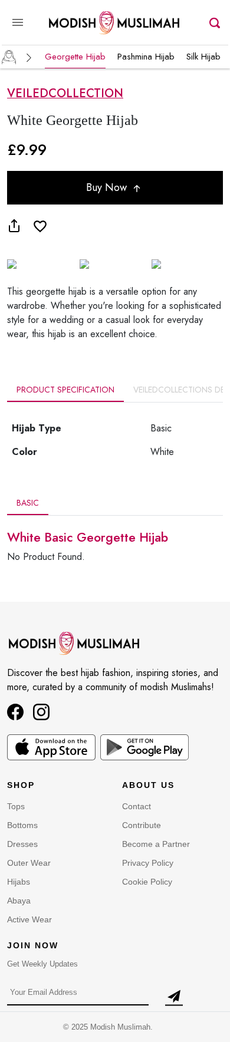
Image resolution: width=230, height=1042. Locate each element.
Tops (16, 806)
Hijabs (18, 881)
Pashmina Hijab (146, 56)
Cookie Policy (147, 881)
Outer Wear (29, 863)
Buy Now (108, 187)
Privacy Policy (147, 863)
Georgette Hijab (75, 56)
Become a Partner (156, 844)
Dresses (22, 844)
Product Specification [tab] (65, 389)
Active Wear (29, 919)
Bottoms (22, 825)
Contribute (141, 825)
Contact (136, 806)
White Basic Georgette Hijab (87, 537)
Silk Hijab (203, 56)
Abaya (19, 900)
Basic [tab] (28, 503)
